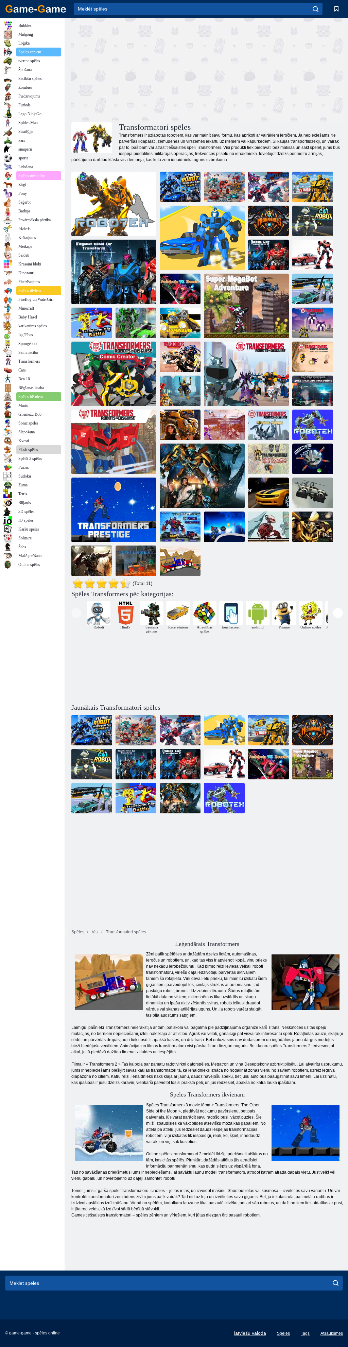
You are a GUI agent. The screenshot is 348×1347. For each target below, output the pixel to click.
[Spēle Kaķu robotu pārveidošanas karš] (312, 221)
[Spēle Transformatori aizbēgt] (268, 527)
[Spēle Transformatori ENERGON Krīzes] (268, 493)
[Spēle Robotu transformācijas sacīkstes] (202, 238)
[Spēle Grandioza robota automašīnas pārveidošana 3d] (136, 323)
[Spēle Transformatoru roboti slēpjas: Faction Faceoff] (246, 374)
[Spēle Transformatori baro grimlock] (180, 391)
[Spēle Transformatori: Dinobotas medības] (180, 357)
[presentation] (76, 613)
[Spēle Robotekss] (113, 204)
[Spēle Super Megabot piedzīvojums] (246, 306)
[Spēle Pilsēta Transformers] (224, 527)
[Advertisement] (139, 69)
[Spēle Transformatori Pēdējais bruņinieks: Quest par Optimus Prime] (312, 391)
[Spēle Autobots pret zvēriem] (180, 289)
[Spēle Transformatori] (268, 459)
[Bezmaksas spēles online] (35, 9)
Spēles (283, 1333)
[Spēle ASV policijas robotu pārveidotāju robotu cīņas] (224, 425)
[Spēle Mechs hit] (312, 459)
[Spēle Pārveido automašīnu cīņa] (91, 323)
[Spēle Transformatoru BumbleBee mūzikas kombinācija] (180, 323)
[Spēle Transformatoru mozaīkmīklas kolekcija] (202, 476)
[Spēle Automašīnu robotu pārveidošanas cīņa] (312, 289)
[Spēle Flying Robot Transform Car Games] (180, 187)
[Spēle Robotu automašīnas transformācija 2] (268, 255)
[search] (315, 8)
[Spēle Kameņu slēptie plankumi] (180, 425)
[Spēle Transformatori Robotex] (312, 425)
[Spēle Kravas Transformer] (180, 561)
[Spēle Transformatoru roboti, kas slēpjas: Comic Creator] (113, 374)
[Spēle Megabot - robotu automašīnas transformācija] (113, 272)
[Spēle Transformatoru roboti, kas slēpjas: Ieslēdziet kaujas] (113, 442)
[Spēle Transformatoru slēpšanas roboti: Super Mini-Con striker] (312, 357)
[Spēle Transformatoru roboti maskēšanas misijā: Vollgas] (268, 425)
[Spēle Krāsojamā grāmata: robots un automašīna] (312, 255)
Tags (305, 1333)
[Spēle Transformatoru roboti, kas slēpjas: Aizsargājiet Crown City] (312, 323)
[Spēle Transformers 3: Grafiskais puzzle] (91, 561)
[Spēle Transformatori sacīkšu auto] (180, 527)
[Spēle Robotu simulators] (224, 187)
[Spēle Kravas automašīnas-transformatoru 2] (312, 493)
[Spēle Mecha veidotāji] (268, 221)
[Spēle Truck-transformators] (136, 561)
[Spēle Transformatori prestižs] (113, 510)
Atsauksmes (331, 1333)
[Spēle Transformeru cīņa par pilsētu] (268, 187)
